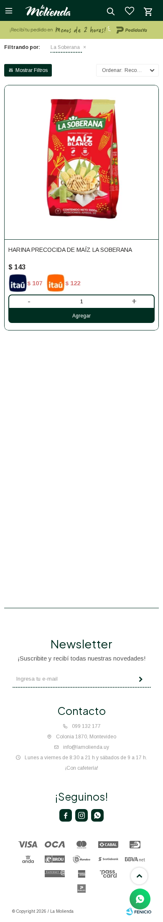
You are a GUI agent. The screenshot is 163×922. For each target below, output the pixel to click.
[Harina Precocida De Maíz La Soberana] (81, 162)
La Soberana (65, 47)
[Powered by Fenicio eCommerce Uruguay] (138, 911)
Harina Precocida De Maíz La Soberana (70, 249)
